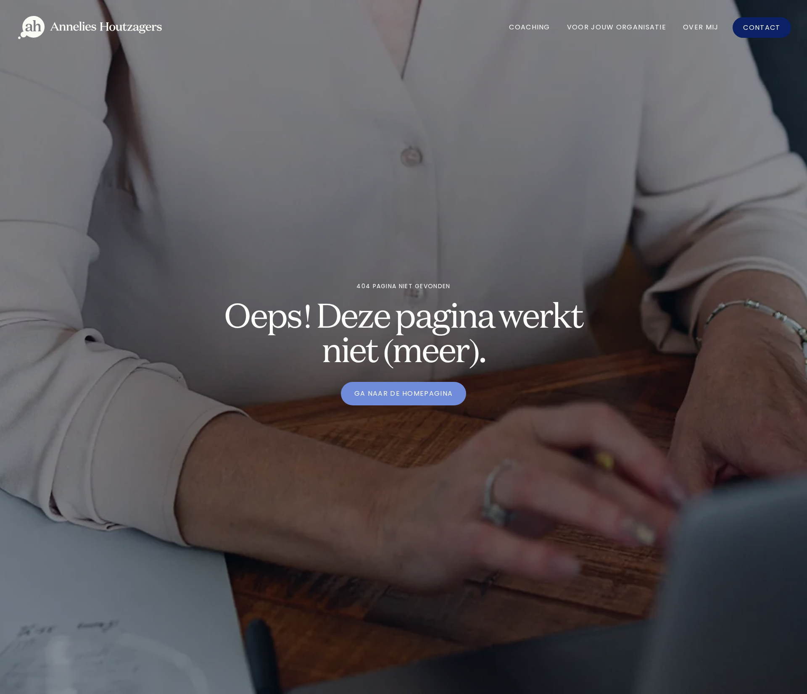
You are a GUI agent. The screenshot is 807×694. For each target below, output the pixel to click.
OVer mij (700, 27)
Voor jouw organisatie (616, 27)
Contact (761, 27)
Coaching (529, 27)
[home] (90, 27)
